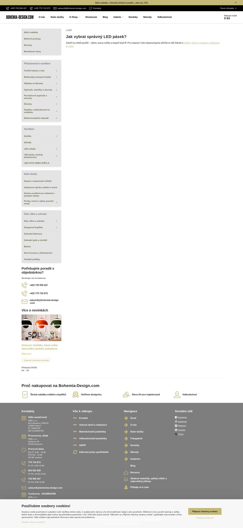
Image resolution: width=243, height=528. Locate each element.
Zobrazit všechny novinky (36, 360)
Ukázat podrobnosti (205, 518)
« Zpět (69, 30)
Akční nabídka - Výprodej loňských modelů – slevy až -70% (121, 2)
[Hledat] (212, 17)
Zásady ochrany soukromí (33, 522)
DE (28, 370)
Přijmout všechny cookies (204, 511)
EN (23, 370)
